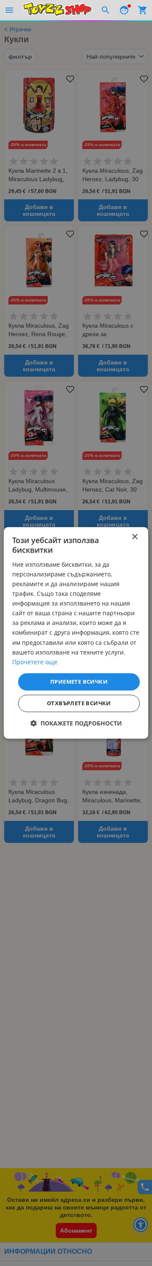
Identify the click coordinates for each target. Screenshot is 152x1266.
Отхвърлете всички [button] (79, 703)
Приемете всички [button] (79, 681)
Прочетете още (34, 662)
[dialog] (76, 633)
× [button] (134, 537)
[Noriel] (57, 10)
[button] (76, 723)
